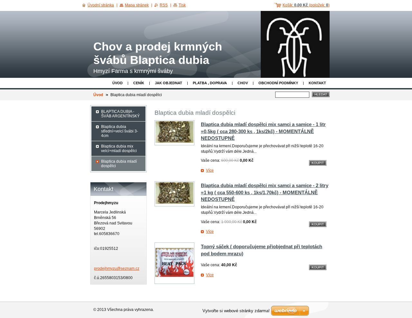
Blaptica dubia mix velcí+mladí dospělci (119, 148)
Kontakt (317, 83)
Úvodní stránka (101, 5)
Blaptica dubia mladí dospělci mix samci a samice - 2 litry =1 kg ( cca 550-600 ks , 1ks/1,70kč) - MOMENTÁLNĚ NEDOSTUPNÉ (264, 192)
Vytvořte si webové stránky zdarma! (236, 310)
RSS (164, 5)
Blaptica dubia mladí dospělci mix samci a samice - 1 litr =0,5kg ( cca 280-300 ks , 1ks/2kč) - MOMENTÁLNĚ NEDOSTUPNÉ (263, 131)
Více (210, 170)
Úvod (117, 83)
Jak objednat (168, 83)
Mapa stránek (137, 5)
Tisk (182, 5)
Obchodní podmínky (278, 83)
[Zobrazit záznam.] (174, 132)
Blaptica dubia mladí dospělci (119, 163)
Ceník (138, 83)
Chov (243, 83)
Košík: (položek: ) (306, 5)
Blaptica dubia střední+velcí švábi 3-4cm (119, 131)
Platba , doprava (210, 83)
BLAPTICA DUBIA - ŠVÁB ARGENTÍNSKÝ (120, 113)
